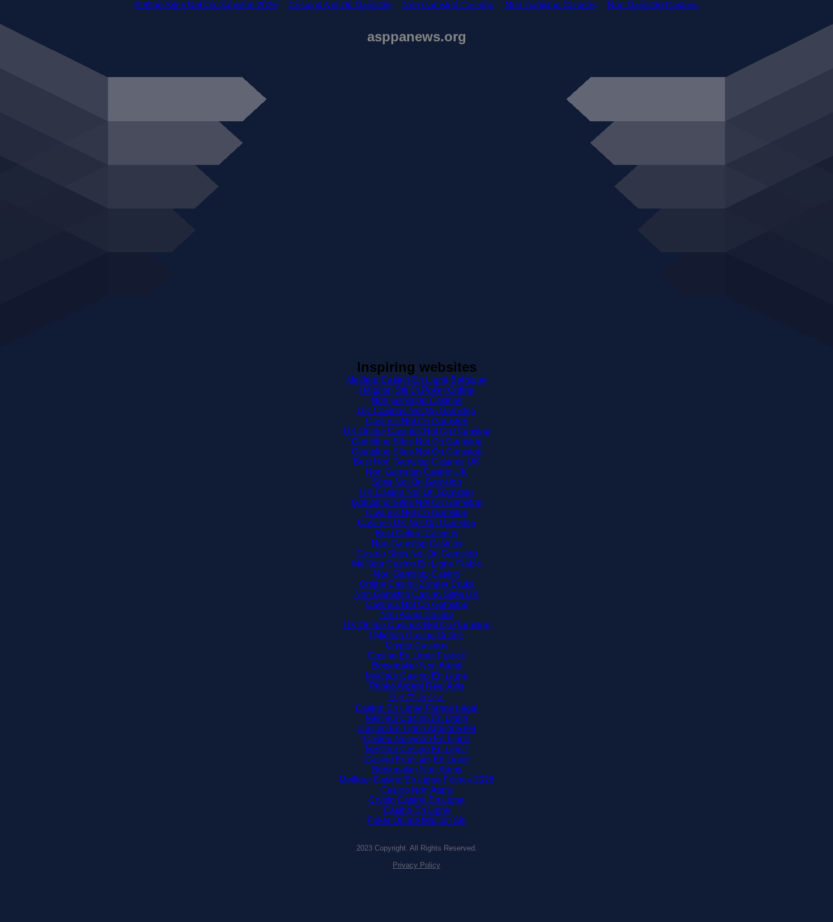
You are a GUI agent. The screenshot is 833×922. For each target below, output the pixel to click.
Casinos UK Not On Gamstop (416, 523)
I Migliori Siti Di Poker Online (416, 390)
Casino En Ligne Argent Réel (416, 728)
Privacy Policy (416, 865)
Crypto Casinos (416, 645)
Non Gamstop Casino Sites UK (416, 594)
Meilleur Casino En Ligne (417, 676)
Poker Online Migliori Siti (416, 820)
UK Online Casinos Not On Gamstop (416, 431)
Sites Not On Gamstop (416, 482)
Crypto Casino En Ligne (416, 800)
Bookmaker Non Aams (417, 665)
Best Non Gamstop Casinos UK (416, 461)
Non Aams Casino (416, 614)
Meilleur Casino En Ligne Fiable (417, 563)
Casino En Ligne (416, 810)
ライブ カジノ (416, 697)
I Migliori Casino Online (416, 635)
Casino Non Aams (416, 789)
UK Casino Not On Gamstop (416, 492)
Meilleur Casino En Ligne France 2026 (416, 779)
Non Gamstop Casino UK (417, 472)
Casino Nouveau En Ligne (416, 738)
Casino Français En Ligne (416, 759)
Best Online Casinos (416, 533)
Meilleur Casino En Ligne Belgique (416, 380)
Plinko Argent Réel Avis (416, 686)
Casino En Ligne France (417, 655)
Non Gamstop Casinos (416, 400)
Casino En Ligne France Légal (416, 708)
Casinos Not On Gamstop (417, 421)
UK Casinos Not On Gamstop (416, 410)
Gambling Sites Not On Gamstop (416, 441)
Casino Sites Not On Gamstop (416, 553)
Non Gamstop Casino (416, 574)
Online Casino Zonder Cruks (416, 584)
